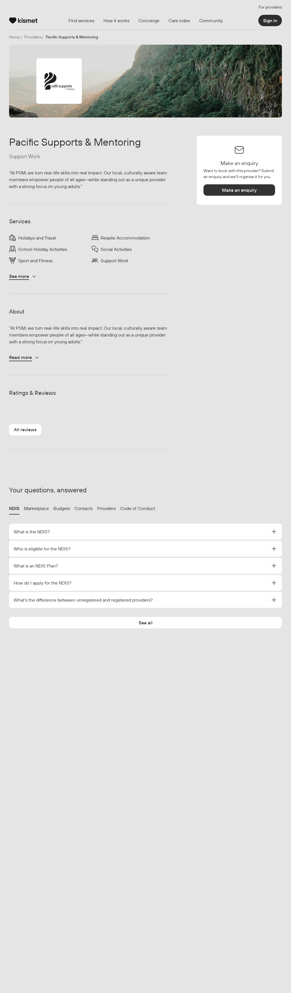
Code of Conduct (137, 508)
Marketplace (36, 508)
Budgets (61, 508)
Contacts (83, 508)
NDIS (14, 508)
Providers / (33, 37)
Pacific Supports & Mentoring (72, 37)
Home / (15, 37)
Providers (106, 508)
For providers (270, 7)
